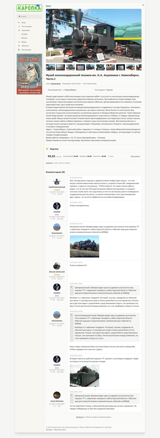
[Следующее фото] (137, 36)
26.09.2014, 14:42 (76, 223)
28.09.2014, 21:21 (76, 355)
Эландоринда (57, 233)
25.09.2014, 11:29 (76, 177)
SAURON (57, 212)
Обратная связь (60, 429)
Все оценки (135, 156)
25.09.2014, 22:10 (76, 202)
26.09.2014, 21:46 (76, 283)
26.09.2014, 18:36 (76, 262)
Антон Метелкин (57, 401)
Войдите (49, 163)
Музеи (48, 6)
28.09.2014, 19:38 (76, 311)
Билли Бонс (56, 84)
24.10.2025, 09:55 (76, 391)
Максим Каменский (57, 272)
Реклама (49, 429)
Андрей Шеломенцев (57, 187)
